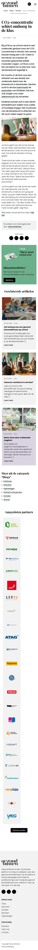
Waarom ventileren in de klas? (18, 382)
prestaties (7, 90)
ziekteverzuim (8, 96)
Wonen (7, 499)
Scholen (18, 11)
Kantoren (8, 481)
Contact (5, 932)
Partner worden (19, 830)
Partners (5, 926)
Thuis (4, 903)
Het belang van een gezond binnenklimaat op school (17, 328)
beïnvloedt (22, 87)
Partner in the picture (13, 492)
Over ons (5, 929)
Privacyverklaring (8, 947)
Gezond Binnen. (15, 226)
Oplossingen (9, 488)
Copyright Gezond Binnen (11, 944)
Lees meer (8, 345)
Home (6, 11)
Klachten (7, 485)
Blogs (11, 11)
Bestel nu (9, 280)
